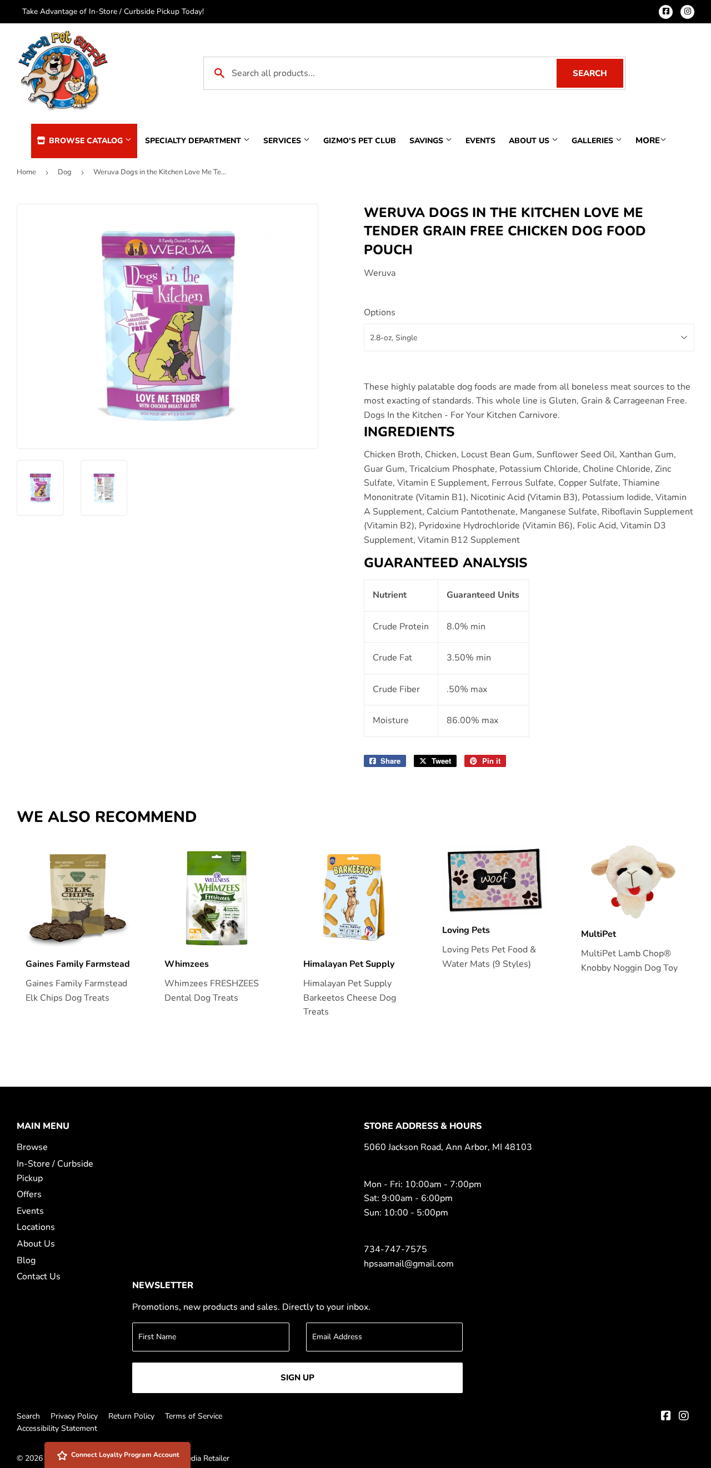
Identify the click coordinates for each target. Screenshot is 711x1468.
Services (283, 140)
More (647, 140)
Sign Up (297, 1377)
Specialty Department (194, 140)
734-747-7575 (395, 1249)
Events (480, 140)
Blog (26, 1260)
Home (26, 172)
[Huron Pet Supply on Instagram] (684, 1417)
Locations (36, 1227)
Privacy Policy (74, 1416)
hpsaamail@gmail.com (409, 1264)
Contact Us (39, 1276)
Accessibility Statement (57, 1428)
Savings (427, 140)
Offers (29, 1194)
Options (379, 312)
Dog (65, 172)
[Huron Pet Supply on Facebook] (666, 1417)
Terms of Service (193, 1416)
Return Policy (131, 1416)
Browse (32, 1147)
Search (598, 73)
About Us (530, 140)
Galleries (593, 140)
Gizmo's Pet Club (359, 140)
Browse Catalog (86, 140)
